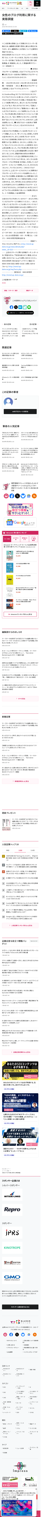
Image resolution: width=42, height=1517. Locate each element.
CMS (4, 1397)
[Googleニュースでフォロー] (29, 1334)
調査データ (33, 1424)
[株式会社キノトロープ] (12, 1248)
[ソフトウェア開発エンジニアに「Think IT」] (29, 1480)
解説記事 (5, 1448)
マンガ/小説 (33, 1428)
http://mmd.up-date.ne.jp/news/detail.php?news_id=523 (18, 247)
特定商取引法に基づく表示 (30, 1348)
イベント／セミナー (21, 1432)
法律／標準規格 (7, 1403)
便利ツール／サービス (7, 1432)
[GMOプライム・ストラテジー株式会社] (12, 1278)
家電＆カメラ (24, 538)
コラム (18, 1428)
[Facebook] (11, 496)
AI (22, 8)
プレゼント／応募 (34, 1448)
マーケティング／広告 (13, 8)
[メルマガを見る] (5, 1334)
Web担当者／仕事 (34, 1397)
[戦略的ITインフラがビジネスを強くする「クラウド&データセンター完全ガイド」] (10, 1480)
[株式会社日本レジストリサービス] (12, 1233)
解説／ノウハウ (7, 1424)
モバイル (32, 1408)
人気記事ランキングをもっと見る (21, 925)
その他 (31, 1412)
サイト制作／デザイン (34, 1392)
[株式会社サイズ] (12, 1263)
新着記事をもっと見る (22, 781)
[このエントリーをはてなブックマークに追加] (20, 307)
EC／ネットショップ (20, 1408)
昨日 (7, 850)
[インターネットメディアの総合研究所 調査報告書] (29, 1486)
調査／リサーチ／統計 (21, 1397)
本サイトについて (12, 1340)
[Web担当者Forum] (20, 1322)
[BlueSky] (23, 496)
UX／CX (19, 1403)
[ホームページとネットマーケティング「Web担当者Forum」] (10, 1486)
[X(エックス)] (17, 496)
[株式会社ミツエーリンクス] (12, 1195)
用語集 (5, 1452)
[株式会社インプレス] (20, 1467)
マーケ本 (7, 539)
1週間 (20, 850)
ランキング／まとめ (34, 1432)
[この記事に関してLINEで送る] (29, 307)
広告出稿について (20, 1375)
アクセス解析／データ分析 (21, 1392)
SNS (27, 8)
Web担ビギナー (6, 1369)
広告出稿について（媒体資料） (30, 1341)
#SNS (4, 283)
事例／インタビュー (20, 1424)
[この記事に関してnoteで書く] (25, 307)
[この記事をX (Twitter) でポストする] (16, 307)
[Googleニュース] (28, 496)
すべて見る (21, 699)
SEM (18, 1412)
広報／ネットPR (6, 1408)
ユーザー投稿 (5, 1171)
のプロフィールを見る (20, 411)
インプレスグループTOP (30, 1352)
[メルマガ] (6, 496)
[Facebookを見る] (11, 1334)
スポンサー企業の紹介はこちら (20, 1307)
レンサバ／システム (34, 1403)
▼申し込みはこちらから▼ (10, 1499)
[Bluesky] (23, 1334)
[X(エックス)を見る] (17, 1334)
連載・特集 (32, 1369)
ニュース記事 (20, 1448)
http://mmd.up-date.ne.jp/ (13, 275)
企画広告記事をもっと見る (21, 1052)
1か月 (33, 850)
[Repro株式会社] (12, 1210)
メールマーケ (6, 1412)
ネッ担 (25, 488)
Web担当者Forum (9, 3)
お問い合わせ (11, 1345)
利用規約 (26, 1345)
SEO (3, 8)
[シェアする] (11, 307)
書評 (4, 1428)
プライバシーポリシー (13, 1347)
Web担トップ (5, 1169)
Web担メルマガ (20, 1369)
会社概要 (9, 1352)
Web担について (7, 1375)
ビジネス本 (15, 538)
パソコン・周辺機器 (33, 538)
